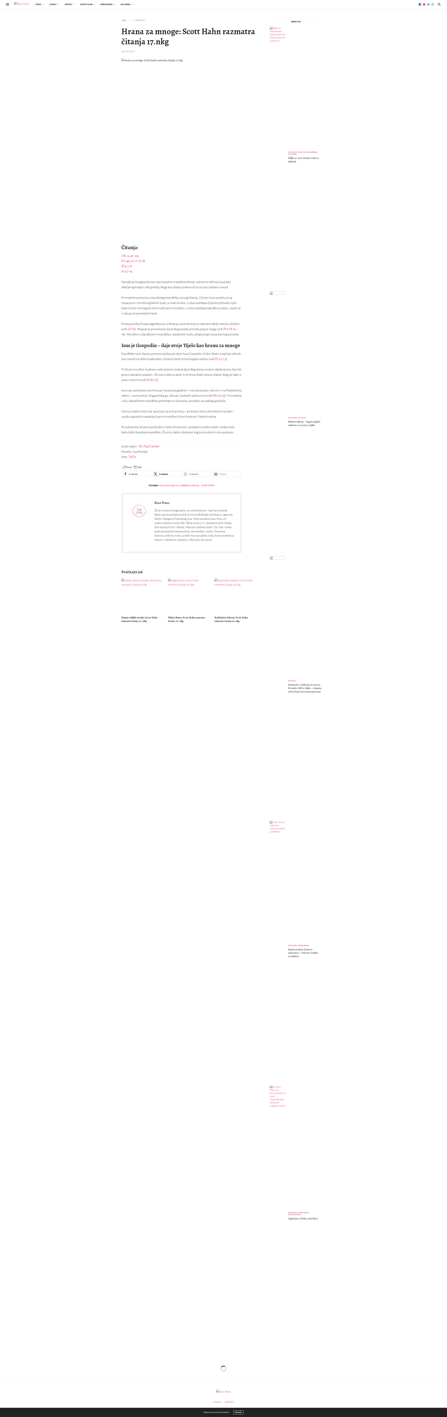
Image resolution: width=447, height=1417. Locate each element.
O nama (217, 1402)
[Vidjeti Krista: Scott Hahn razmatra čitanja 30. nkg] (188, 595)
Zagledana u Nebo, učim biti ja (303, 1218)
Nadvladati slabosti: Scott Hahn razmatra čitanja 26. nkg (231, 619)
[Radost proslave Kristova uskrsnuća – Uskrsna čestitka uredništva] (279, 952)
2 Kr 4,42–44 (130, 256)
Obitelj (68, 4)
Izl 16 (131, 329)
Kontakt (229, 1402)
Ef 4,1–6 (126, 266)
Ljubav (53, 4)
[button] (136, 474)
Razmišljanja (294, 1215)
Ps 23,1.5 (220, 359)
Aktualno (292, 418)
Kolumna (125, 4)
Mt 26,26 (219, 395)
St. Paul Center (149, 446)
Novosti (302, 418)
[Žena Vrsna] (21, 4)
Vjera (38, 4)
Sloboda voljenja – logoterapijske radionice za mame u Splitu (304, 423)
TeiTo (132, 457)
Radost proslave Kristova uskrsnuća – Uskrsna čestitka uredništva (303, 953)
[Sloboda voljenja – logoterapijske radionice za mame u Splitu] (279, 422)
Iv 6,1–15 (126, 271)
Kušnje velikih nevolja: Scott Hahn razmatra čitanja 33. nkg (139, 619)
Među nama (106, 4)
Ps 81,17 (152, 380)
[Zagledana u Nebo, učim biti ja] (279, 1216)
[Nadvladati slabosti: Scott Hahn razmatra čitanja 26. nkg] (235, 595)
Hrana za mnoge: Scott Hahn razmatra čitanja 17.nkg (188, 36)
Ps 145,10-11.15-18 (133, 261)
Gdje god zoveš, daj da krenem (302, 152)
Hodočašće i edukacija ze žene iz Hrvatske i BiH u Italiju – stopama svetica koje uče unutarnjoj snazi (304, 688)
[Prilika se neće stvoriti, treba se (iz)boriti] (279, 158)
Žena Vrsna (130, 51)
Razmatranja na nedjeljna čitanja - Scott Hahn (187, 485)
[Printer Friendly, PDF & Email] (132, 467)
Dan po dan (86, 4)
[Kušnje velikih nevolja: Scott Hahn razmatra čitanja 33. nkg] (142, 595)
